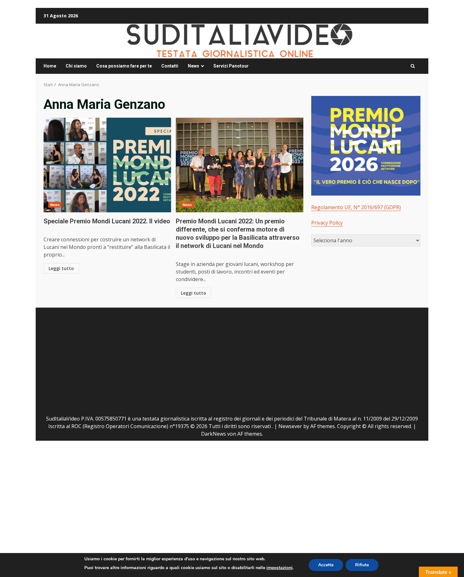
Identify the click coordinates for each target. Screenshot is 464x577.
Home (50, 65)
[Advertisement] (137, 359)
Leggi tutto (61, 268)
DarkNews (213, 433)
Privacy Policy (327, 222)
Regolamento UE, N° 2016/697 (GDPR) (356, 207)
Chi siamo (76, 65)
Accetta (326, 565)
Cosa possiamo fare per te (124, 65)
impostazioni (279, 568)
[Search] (413, 66)
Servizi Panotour (231, 65)
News (193, 65)
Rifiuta (362, 565)
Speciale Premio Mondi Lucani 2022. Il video (107, 165)
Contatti (169, 65)
